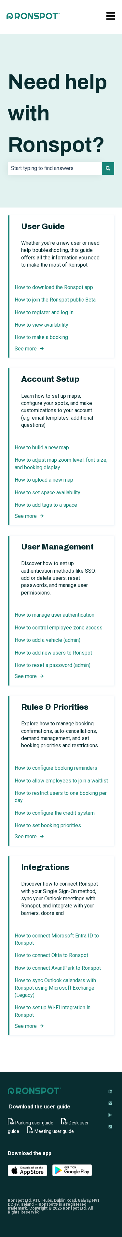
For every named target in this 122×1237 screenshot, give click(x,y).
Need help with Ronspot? (57, 113)
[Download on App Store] (110, 1127)
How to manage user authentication (54, 615)
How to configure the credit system (55, 813)
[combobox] (55, 168)
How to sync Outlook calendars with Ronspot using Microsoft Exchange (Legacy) (55, 987)
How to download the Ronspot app (54, 287)
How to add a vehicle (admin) (47, 640)
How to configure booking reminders (57, 768)
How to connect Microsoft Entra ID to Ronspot (57, 939)
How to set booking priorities (48, 825)
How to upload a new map (44, 480)
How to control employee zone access (58, 628)
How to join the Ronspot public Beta (55, 300)
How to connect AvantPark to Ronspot (58, 968)
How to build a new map (42, 447)
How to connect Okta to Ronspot (51, 955)
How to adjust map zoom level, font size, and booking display (61, 463)
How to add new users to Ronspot (53, 653)
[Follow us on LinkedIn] (110, 1091)
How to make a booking (41, 337)
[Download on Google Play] (110, 1115)
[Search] (108, 168)
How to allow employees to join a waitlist (61, 781)
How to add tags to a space (46, 505)
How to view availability (41, 325)
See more (26, 349)
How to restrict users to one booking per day (61, 796)
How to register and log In (44, 312)
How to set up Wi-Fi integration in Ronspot (52, 1011)
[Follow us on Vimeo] (110, 1103)
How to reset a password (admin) (52, 665)
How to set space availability (47, 492)
